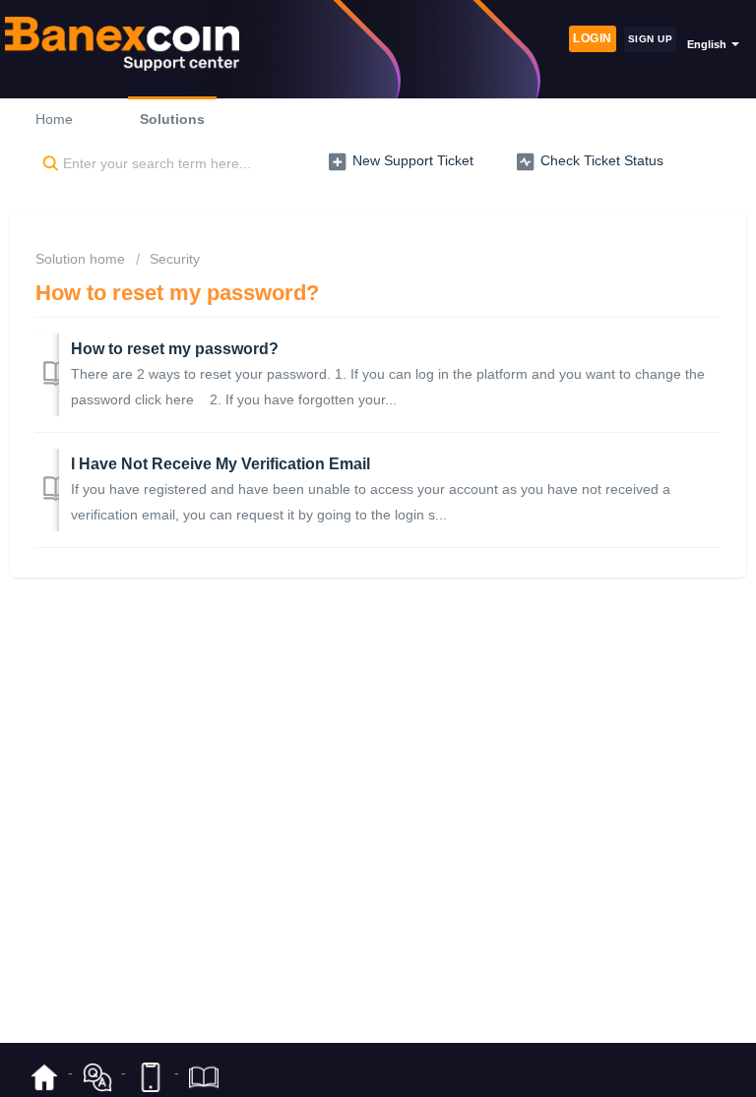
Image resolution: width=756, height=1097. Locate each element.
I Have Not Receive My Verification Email (220, 464)
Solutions (172, 119)
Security (175, 259)
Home (54, 119)
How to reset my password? (175, 348)
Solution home (82, 259)
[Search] (46, 164)
